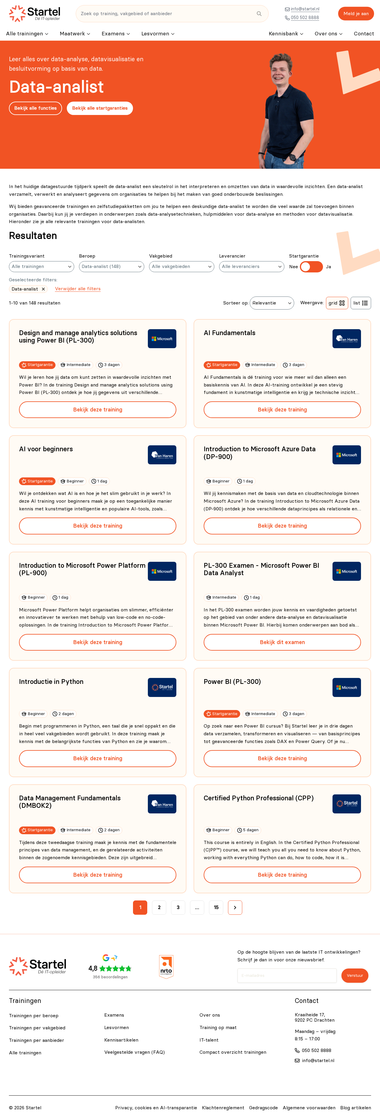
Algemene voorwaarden (309, 1107)
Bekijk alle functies (35, 108)
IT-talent (209, 1040)
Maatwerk (72, 34)
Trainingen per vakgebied (37, 1028)
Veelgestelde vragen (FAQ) (134, 1052)
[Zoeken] (259, 13)
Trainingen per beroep (33, 1015)
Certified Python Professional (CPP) (259, 798)
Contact (364, 34)
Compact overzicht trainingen (233, 1052)
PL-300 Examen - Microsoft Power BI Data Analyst (261, 569)
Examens (113, 34)
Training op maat (218, 1027)
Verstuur (355, 976)
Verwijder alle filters (78, 288)
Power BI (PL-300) (232, 682)
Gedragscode (263, 1107)
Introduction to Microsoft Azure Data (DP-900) (260, 452)
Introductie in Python (51, 682)
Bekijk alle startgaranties (100, 108)
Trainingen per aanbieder (36, 1040)
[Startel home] (34, 13)
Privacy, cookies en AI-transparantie (156, 1107)
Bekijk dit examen (282, 642)
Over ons (326, 34)
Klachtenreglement (223, 1107)
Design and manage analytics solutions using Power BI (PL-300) (78, 336)
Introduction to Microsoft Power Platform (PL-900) (82, 569)
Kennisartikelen (121, 1040)
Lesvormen (155, 34)
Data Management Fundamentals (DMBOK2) (70, 802)
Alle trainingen (24, 34)
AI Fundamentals (229, 333)
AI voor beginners (46, 449)
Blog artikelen (355, 1107)
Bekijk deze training (97, 409)
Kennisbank (283, 34)
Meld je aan (356, 13)
